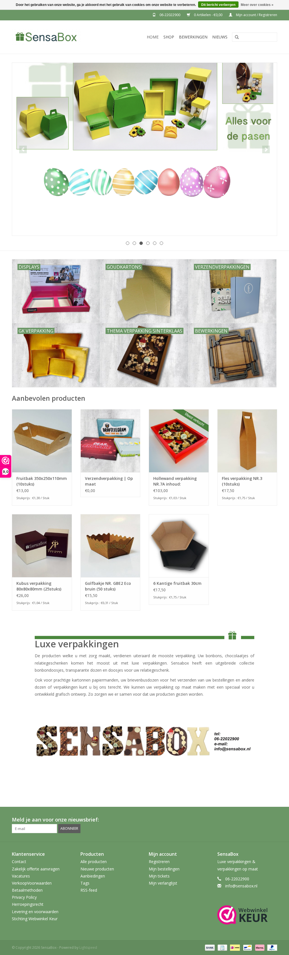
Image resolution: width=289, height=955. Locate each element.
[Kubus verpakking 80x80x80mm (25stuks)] (42, 545)
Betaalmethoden (27, 890)
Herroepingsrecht (27, 904)
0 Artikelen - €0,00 (208, 14)
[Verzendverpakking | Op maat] (110, 440)
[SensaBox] (57, 37)
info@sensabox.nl (241, 886)
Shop (168, 37)
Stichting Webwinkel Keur (35, 918)
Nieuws (219, 37)
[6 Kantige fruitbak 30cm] (179, 545)
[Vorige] (23, 149)
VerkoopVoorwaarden (32, 883)
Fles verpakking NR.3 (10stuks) (242, 481)
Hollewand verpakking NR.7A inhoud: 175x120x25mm (175, 481)
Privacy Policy (24, 897)
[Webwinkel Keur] (247, 915)
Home (153, 37)
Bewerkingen (193, 37)
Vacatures (21, 876)
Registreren (159, 861)
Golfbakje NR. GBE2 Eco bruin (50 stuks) (108, 586)
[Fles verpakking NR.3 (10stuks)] (247, 440)
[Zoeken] (235, 37)
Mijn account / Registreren (256, 14)
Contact (19, 861)
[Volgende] (266, 149)
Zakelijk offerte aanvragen (36, 869)
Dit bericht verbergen (218, 5)
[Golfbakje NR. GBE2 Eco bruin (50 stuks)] (110, 545)
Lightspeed (88, 947)
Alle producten (93, 861)
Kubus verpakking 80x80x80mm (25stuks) (38, 586)
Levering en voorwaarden (35, 911)
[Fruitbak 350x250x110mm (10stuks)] (42, 440)
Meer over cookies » (257, 5)
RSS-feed (88, 890)
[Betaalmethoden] (209, 947)
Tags (84, 883)
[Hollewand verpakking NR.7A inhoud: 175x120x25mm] (179, 440)
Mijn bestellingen (164, 869)
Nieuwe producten (97, 869)
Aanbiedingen (92, 876)
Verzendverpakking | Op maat (109, 481)
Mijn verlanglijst (163, 883)
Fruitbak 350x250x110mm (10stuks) (41, 481)
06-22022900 (170, 14)
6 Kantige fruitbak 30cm (177, 583)
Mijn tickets (159, 876)
